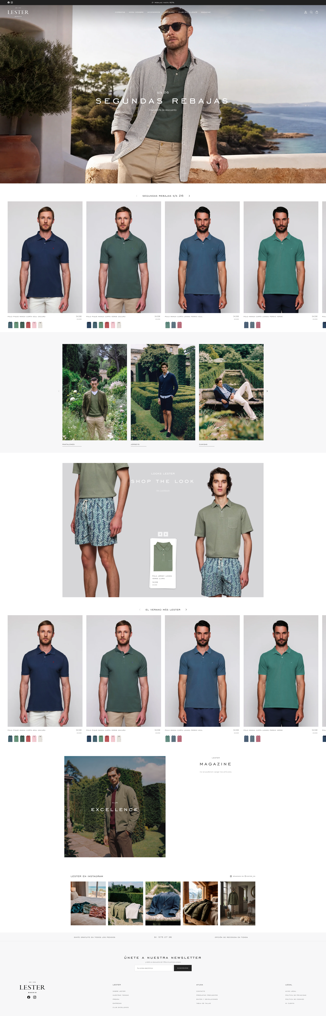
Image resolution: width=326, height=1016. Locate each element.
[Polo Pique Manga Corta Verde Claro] (16, 325)
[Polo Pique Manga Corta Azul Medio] (10, 325)
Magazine (206, 12)
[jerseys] (163, 392)
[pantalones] (94, 392)
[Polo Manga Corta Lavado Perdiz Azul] (246, 325)
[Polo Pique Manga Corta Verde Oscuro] (22, 325)
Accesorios (153, 12)
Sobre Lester (119, 991)
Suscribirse (182, 968)
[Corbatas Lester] (18, 12)
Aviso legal (290, 991)
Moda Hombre (136, 12)
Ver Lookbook (163, 491)
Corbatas (120, 12)
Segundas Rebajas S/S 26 (163, 196)
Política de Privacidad (295, 995)
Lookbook (169, 12)
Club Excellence (188, 12)
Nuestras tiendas (121, 995)
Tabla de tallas (203, 1003)
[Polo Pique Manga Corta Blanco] (40, 325)
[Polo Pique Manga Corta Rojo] (28, 325)
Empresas (117, 1003)
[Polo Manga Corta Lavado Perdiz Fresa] (179, 325)
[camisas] (231, 392)
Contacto (200, 991)
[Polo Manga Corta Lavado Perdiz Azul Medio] (173, 325)
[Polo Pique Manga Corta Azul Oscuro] (89, 325)
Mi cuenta (289, 1003)
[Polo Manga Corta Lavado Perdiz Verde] (167, 325)
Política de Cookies (294, 999)
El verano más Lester (163, 609)
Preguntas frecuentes (207, 995)
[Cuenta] (305, 12)
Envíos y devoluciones (207, 999)
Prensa (116, 999)
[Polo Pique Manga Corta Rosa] (34, 325)
